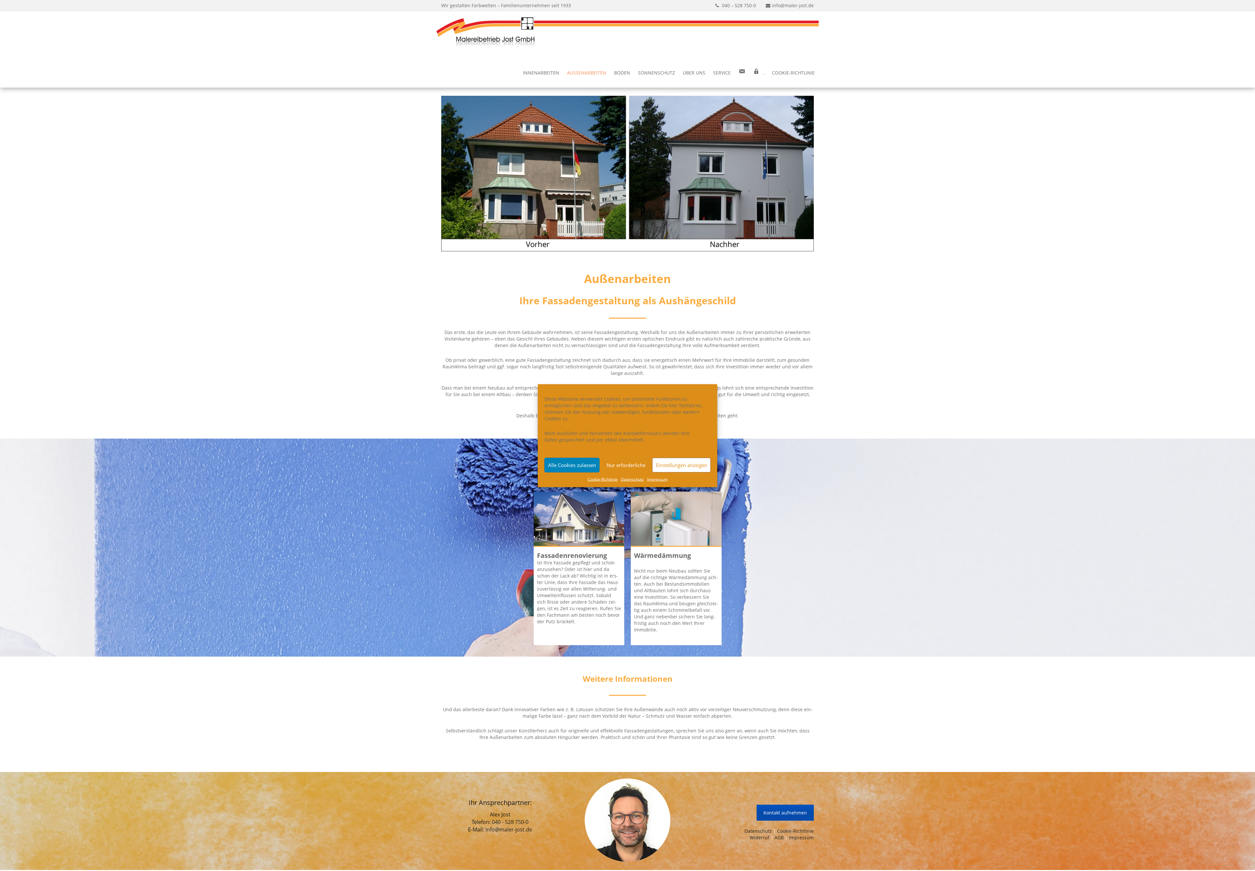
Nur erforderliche (626, 465)
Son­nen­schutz (656, 73)
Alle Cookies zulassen (572, 465)
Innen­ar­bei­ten (541, 73)
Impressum (801, 837)
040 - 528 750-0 (510, 822)
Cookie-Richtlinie (795, 831)
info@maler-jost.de (508, 829)
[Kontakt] (742, 72)
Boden (622, 73)
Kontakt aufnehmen (785, 813)
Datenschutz (758, 831)
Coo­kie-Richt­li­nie (603, 479)
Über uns (694, 73)
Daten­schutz (632, 479)
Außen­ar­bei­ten (586, 73)
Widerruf (759, 837)
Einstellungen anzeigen (681, 465)
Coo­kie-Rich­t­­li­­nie (793, 73)
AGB (779, 837)
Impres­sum (657, 479)
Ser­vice (722, 73)
